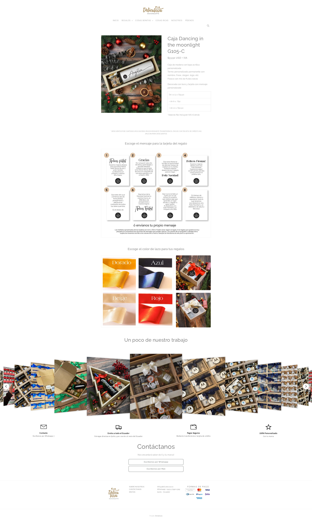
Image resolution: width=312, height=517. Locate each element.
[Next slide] (306, 386)
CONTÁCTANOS (135, 489)
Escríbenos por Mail (156, 469)
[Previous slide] (6, 386)
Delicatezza (158, 516)
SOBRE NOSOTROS (136, 487)
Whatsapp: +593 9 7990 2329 (168, 489)
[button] (208, 25)
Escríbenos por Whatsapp (156, 462)
